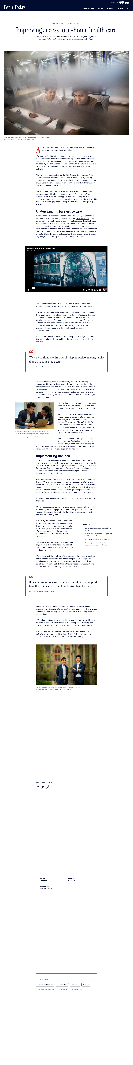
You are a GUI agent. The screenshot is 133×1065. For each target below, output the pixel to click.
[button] (34, 415)
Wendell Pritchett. (72, 199)
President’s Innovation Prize (81, 175)
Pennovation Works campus (59, 470)
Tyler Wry (80, 479)
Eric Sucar (71, 880)
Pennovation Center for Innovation (50, 468)
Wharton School (82, 218)
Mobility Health (89, 463)
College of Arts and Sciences (83, 315)
